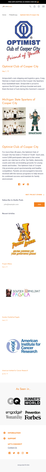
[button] (30, 6)
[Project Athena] (23, 239)
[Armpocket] (7, 6)
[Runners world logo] (33, 401)
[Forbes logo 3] (33, 417)
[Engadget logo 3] (14, 412)
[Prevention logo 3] (33, 412)
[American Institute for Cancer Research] (23, 346)
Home (4, 15)
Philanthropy (13, 15)
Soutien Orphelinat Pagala (10, 317)
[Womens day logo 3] (14, 417)
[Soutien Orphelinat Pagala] (23, 292)
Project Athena (7, 264)
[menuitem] (30, 6)
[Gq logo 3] (14, 401)
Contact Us (12, 448)
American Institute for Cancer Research (15, 370)
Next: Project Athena (34, 194)
